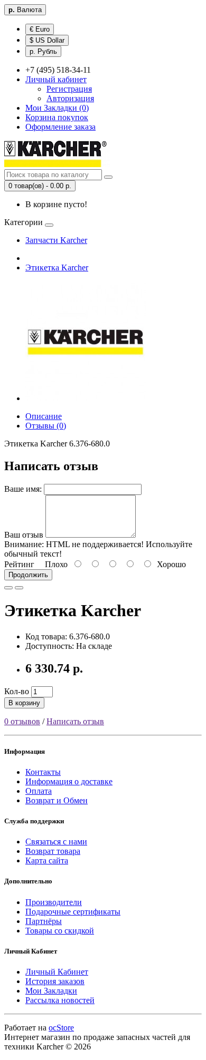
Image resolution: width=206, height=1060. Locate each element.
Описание (43, 416)
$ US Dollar (47, 40)
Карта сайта (46, 860)
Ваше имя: (23, 488)
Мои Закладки (51, 990)
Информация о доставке (69, 781)
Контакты (43, 771)
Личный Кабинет (56, 971)
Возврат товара (52, 851)
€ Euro (40, 29)
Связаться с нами (56, 841)
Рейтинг (19, 564)
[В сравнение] (19, 587)
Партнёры (43, 921)
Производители (53, 902)
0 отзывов (22, 721)
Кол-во (16, 691)
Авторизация (70, 98)
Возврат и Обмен (56, 800)
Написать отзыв (75, 721)
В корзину (24, 703)
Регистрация (69, 88)
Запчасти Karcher (56, 240)
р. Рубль (43, 51)
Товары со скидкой (59, 930)
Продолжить (28, 575)
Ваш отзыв (23, 534)
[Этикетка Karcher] (85, 398)
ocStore (61, 1027)
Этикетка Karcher (56, 267)
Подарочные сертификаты (72, 911)
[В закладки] (8, 587)
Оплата (38, 790)
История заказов (55, 981)
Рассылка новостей (60, 1000)
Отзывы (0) (45, 425)
